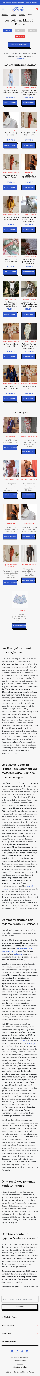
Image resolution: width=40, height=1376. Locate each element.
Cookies (20, 1364)
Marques (5, 15)
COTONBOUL (10, 130)
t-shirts (21, 1041)
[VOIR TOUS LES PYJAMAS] (20, 48)
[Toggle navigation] (36, 9)
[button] (20, 59)
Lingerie (22, 15)
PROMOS (20, 36)
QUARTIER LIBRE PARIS (28, 130)
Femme (13, 15)
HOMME (32, 31)
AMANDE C (28, 172)
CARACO (19, 31)
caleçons (18, 954)
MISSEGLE (10, 87)
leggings (31, 1043)
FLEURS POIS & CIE (29, 87)
